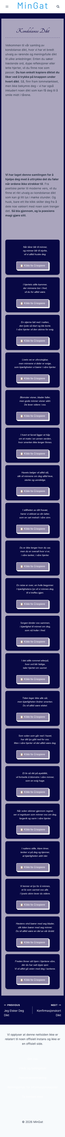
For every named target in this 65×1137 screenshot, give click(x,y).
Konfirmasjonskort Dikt (49, 1010)
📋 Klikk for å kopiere (32, 265)
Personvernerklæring (32, 1077)
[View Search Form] (58, 7)
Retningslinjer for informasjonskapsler (33, 1087)
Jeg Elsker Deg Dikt (14, 1010)
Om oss (33, 1058)
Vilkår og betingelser (32, 1068)
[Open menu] (7, 6)
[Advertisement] (32, 135)
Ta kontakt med (32, 1096)
